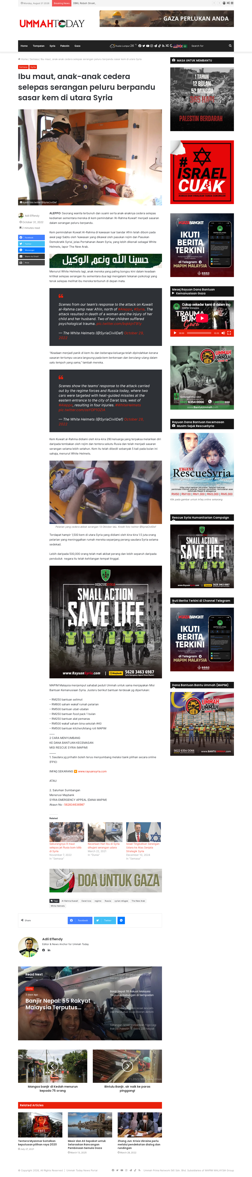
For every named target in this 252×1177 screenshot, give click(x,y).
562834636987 (74, 804)
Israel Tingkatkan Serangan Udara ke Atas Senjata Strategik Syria (142, 847)
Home (24, 45)
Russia (108, 901)
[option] (90, 1003)
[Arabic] (185, 45)
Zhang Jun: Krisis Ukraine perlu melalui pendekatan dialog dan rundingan (139, 1144)
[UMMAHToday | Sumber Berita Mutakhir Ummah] (52, 23)
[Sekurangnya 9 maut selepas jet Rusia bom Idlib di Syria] (66, 832)
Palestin (64, 45)
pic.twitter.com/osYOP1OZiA (82, 410)
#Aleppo (125, 309)
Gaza (77, 45)
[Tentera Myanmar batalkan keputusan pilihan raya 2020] (40, 1124)
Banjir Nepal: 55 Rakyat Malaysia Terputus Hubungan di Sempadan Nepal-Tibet (118, 3)
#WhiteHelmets (128, 405)
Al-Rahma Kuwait (70, 901)
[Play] (175, 333)
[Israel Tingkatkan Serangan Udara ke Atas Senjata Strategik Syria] (143, 832)
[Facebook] (44, 950)
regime (98, 901)
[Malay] (175, 45)
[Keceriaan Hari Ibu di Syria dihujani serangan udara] (105, 832)
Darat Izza (86, 901)
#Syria (139, 309)
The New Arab (138, 901)
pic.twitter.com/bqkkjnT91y (119, 324)
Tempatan (38, 45)
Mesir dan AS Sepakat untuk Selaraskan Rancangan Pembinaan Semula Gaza (87, 1144)
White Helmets (58, 906)
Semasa (34, 59)
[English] (180, 45)
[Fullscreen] (229, 333)
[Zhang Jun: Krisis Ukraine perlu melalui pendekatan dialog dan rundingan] (140, 1124)
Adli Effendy (32, 215)
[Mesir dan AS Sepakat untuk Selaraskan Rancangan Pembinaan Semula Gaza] (90, 1124)
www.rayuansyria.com (92, 771)
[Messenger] (121, 920)
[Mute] (223, 333)
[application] (202, 318)
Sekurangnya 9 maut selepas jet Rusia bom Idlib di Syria (65, 847)
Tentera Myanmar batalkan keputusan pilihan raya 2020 (37, 1142)
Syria (52, 45)
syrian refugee (121, 901)
